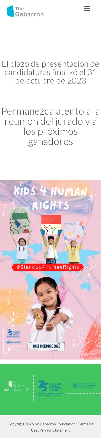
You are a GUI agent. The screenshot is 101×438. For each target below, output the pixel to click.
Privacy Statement (55, 430)
